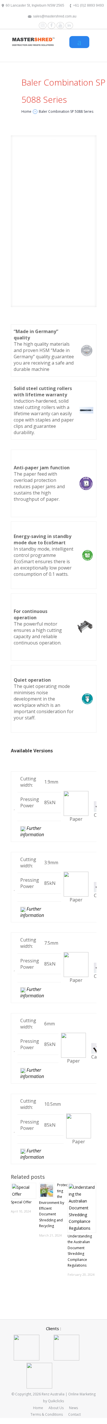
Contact (74, 1414)
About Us (56, 1407)
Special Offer (21, 1202)
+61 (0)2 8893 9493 (88, 5)
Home (38, 1407)
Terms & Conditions (47, 1414)
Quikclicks (56, 1401)
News (73, 1407)
